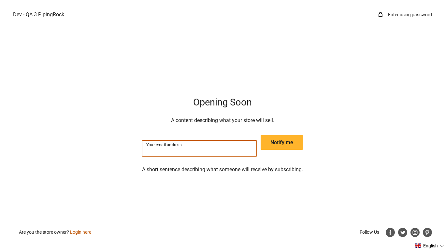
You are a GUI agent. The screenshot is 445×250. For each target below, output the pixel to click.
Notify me (281, 142)
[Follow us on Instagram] (415, 232)
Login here (80, 232)
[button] (429, 246)
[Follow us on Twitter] (402, 232)
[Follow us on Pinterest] (427, 232)
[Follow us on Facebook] (390, 232)
